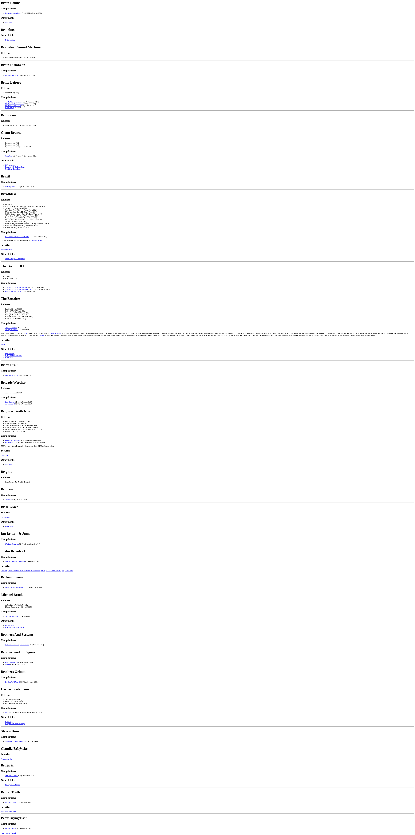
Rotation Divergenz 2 (12, 75)
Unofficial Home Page (13, 169)
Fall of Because (13, 571)
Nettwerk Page (10, 40)
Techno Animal (55, 571)
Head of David (24, 571)
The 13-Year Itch (11, 328)
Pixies (25, 333)
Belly (42, 335)
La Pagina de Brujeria (12, 785)
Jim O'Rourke (5, 517)
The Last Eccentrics (12, 544)
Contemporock (10, 187)
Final (43, 571)
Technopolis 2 (10, 404)
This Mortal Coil (36, 240)
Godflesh (4, 571)
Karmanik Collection (12, 440)
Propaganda (5, 759)
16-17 (48, 571)
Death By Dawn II (11, 662)
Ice (63, 571)
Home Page (9, 358)
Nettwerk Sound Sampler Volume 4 (17, 645)
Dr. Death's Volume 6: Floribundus (17, 237)
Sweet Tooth (69, 571)
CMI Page (8, 22)
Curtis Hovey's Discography (15, 259)
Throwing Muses (55, 333)
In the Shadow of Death (13, 13)
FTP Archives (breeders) (13, 356)
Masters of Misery (11, 802)
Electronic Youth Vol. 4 (13, 106)
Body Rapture (10, 402)
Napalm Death (35, 571)
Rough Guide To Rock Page (15, 167)
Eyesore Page (9, 354)
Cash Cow (8, 156)
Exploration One (11, 442)
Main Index (6, 833)
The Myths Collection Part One (16, 741)
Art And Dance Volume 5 (13, 102)
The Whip (8, 499)
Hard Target (9, 108)
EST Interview (10, 165)
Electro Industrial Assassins (14, 104)
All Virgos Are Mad (11, 330)
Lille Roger (5, 455)
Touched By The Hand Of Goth (16, 287)
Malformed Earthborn (8, 812)
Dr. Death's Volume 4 (12, 682)
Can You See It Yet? (12, 375)
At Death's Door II (11, 776)
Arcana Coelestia (11, 828)
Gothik (7, 664)
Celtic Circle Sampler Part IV (15, 587)
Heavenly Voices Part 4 (13, 291)
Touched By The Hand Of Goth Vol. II (18, 289)
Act (11, 759)
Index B (13, 833)
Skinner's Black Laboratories (15, 561)
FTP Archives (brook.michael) (15, 627)
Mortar (7, 713)
